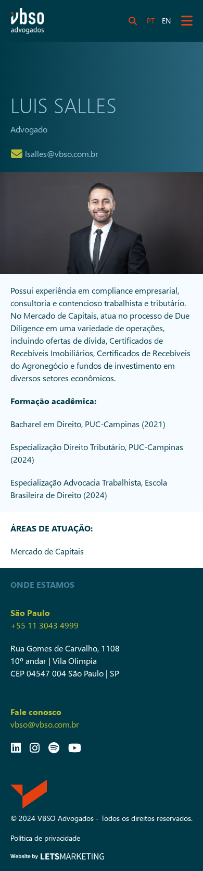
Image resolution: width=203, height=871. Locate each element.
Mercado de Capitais (47, 551)
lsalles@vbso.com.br (61, 153)
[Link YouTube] (74, 747)
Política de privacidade (45, 838)
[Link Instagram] (35, 747)
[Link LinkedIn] (16, 747)
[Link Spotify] (53, 747)
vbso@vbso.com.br (44, 724)
